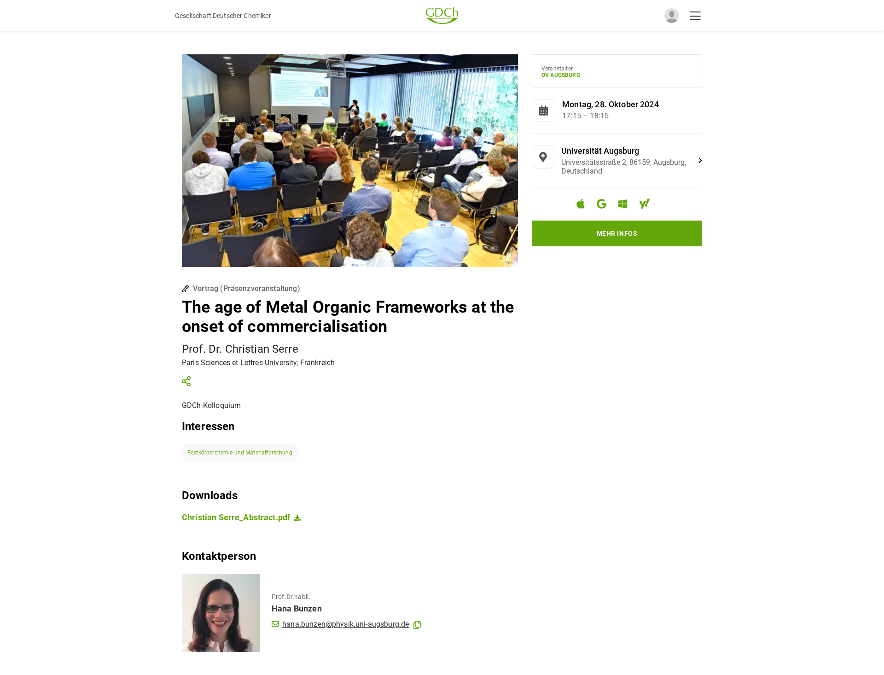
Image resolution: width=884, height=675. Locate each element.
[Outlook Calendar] (626, 205)
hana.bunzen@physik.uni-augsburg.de (345, 624)
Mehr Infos (617, 233)
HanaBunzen (297, 608)
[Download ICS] (584, 204)
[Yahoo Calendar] (648, 205)
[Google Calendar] (605, 205)
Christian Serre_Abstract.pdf (236, 517)
